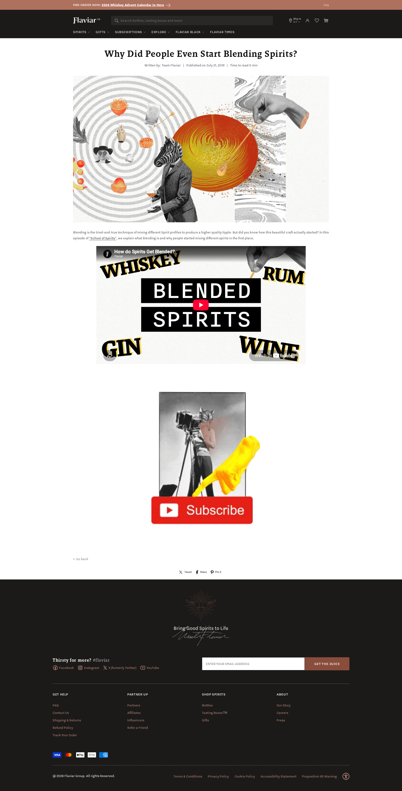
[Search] (117, 20)
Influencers (135, 720)
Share (203, 572)
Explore (158, 32)
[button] (326, 20)
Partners (133, 705)
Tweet (188, 572)
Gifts (100, 32)
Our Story (284, 705)
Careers (282, 713)
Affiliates (134, 713)
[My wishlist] (317, 20)
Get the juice (327, 664)
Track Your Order (65, 735)
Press (281, 720)
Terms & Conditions (188, 776)
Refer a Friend (137, 728)
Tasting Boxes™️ (214, 713)
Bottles (207, 705)
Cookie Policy (244, 776)
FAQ (326, 5)
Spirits (79, 32)
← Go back (80, 559)
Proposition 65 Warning (319, 776)
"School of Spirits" (102, 238)
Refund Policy (63, 728)
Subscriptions (128, 32)
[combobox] (192, 20)
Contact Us (61, 713)
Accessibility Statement (278, 776)
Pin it (218, 572)
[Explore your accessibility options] (345, 776)
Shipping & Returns (67, 720)
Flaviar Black (188, 32)
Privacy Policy (218, 776)
